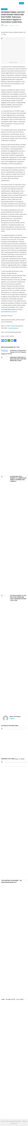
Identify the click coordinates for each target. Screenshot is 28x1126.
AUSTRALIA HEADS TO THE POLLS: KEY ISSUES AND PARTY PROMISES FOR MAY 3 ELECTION (18, 598)
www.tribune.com (13, 328)
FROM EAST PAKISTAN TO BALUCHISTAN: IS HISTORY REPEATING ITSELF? (18, 358)
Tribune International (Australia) (13, 1121)
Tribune (6, 25)
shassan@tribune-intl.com (8, 311)
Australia (4, 9)
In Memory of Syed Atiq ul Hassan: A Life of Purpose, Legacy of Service (13, 352)
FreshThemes (13, 1123)
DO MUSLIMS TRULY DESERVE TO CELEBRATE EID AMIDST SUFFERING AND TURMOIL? (18, 479)
